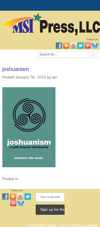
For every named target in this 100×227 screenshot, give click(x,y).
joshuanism (15, 69)
